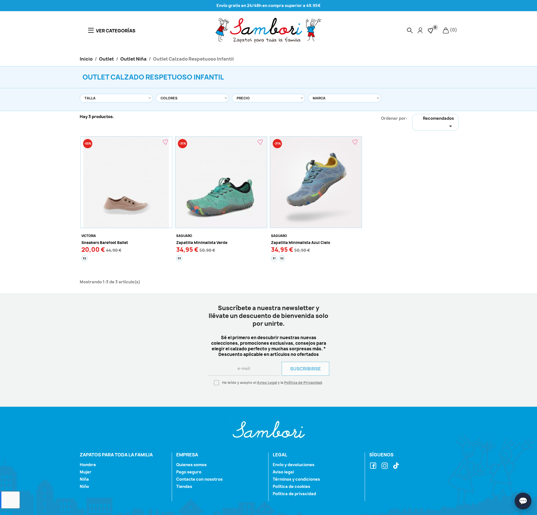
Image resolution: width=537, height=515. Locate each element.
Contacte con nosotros (199, 479)
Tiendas (184, 486)
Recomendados (438, 123)
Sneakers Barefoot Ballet (104, 242)
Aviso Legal (267, 382)
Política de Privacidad (303, 382)
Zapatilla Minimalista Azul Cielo (300, 242)
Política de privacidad (294, 493)
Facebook (374, 466)
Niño (84, 486)
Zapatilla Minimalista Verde (201, 242)
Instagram (385, 466)
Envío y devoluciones (293, 464)
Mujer (85, 472)
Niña (84, 479)
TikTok (397, 466)
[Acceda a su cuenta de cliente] (420, 30)
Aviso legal (283, 472)
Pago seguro (188, 472)
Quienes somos (191, 464)
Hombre (88, 464)
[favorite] (430, 30)
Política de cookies (291, 486)
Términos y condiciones (296, 479)
